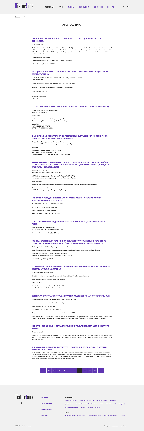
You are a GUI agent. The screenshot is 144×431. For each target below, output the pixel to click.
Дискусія (113, 400)
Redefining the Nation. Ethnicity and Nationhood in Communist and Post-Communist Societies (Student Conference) (71, 268)
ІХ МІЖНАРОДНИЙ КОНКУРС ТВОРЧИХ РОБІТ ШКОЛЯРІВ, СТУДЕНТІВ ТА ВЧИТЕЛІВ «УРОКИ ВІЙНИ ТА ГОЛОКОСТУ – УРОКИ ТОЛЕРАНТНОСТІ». (70, 137)
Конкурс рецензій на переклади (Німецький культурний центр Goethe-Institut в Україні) (70, 327)
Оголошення (83, 7)
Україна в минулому (94, 415)
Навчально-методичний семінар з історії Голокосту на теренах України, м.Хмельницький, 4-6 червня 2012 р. (66, 199)
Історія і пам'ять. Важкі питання (87, 404)
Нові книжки (98, 7)
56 (49, 371)
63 (85, 371)
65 (95, 371)
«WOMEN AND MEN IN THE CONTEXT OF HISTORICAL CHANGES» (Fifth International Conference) (68, 40)
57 (54, 371)
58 (59, 371)
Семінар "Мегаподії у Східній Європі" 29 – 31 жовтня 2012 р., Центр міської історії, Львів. (69, 223)
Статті (123, 415)
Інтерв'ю (83, 400)
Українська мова (106, 404)
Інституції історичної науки (98, 400)
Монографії (114, 415)
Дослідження (69, 404)
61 (74, 371)
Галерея (71, 7)
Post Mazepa (119, 404)
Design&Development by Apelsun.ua (116, 426)
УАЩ (105, 415)
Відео (83, 407)
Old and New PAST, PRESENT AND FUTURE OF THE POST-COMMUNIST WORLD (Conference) (70, 107)
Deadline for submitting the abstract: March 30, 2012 (48, 286)
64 (90, 371)
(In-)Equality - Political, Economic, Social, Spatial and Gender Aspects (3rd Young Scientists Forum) (70, 73)
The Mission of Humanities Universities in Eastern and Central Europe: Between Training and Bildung (69, 348)
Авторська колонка (71, 400)
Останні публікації (94, 407)
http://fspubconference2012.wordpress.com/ (46, 288)
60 (69, 371)
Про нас (110, 7)
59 (64, 371)
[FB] (128, 7)
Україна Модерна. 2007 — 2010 (75, 415)
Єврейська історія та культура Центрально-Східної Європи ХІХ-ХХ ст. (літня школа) (71, 296)
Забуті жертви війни (71, 407)
